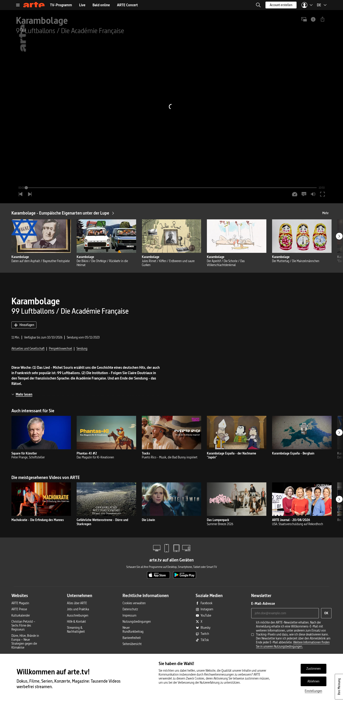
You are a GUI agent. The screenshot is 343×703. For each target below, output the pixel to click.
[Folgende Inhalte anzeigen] (339, 236)
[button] (258, 5)
